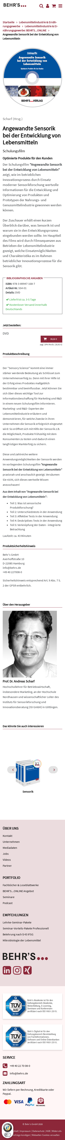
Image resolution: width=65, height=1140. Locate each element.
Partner (7, 865)
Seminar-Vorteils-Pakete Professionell (26, 928)
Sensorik (28, 791)
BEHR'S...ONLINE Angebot (18, 891)
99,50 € (53, 339)
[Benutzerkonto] (47, 6)
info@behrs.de (12, 567)
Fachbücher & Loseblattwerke (21, 885)
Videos (7, 859)
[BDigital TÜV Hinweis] (32, 1006)
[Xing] (27, 970)
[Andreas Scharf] (30, 644)
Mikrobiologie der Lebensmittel (22, 940)
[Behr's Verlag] (15, 5)
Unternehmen (11, 841)
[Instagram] (17, 970)
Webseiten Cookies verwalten (46, 1135)
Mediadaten (10, 847)
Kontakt (7, 836)
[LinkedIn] (7, 970)
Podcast (7, 903)
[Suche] (41, 6)
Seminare (8, 897)
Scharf (7, 119)
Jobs (6, 853)
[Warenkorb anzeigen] (54, 6)
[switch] (7, 1135)
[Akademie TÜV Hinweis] (32, 1036)
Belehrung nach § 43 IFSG (18, 934)
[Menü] (60, 6)
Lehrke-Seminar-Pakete (17, 922)
